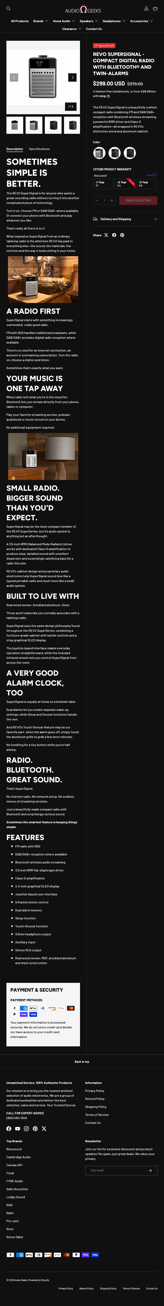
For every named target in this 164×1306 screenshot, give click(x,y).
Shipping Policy (96, 1106)
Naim (10, 1213)
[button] (155, 8)
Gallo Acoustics (17, 1189)
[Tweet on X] (106, 235)
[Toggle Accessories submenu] (151, 20)
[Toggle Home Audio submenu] (73, 20)
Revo (10, 1229)
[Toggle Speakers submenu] (96, 20)
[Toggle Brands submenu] (46, 20)
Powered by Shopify (38, 1280)
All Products (20, 21)
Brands (38, 21)
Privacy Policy (94, 1090)
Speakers (86, 21)
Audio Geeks (21, 1280)
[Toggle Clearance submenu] (79, 28)
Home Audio (61, 21)
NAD (9, 1205)
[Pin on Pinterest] (122, 235)
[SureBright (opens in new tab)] (151, 175)
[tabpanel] (43, 564)
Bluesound (14, 1149)
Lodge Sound (15, 1197)
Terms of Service (97, 1114)
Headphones (112, 21)
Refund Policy (95, 1098)
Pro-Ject (12, 1221)
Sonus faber (14, 1237)
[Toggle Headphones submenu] (123, 20)
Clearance (69, 29)
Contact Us (94, 29)
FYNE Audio (14, 1181)
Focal (10, 1173)
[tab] (14, 148)
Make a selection (138, 200)
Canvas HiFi (14, 1165)
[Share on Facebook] (114, 235)
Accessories (139, 21)
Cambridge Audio (18, 1157)
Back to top (82, 1061)
